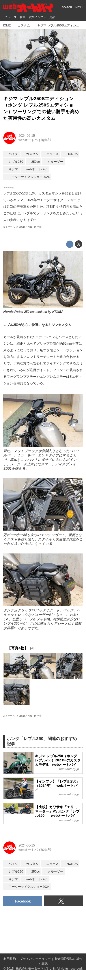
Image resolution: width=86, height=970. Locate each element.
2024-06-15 (27, 135)
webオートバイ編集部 (35, 140)
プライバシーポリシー (35, 959)
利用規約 (10, 959)
